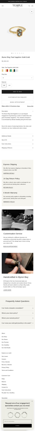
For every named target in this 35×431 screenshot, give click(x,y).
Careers (4, 359)
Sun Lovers (5, 356)
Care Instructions (6, 390)
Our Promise (5, 342)
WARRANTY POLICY (9, 201)
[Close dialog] (32, 401)
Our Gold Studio (6, 347)
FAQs (3, 378)
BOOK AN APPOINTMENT (10, 246)
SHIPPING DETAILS (8, 173)
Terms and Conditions (7, 370)
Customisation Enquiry (17, 97)
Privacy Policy (5, 367)
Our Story (4, 336)
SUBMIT (17, 425)
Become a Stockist (7, 364)
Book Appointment (17, 102)
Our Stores (5, 339)
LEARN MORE (7, 290)
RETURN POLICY (8, 187)
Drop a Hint (30, 106)
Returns (4, 381)
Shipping (4, 384)
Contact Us (5, 387)
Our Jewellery (5, 345)
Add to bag (17, 91)
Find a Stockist (6, 362)
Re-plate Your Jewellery (8, 392)
